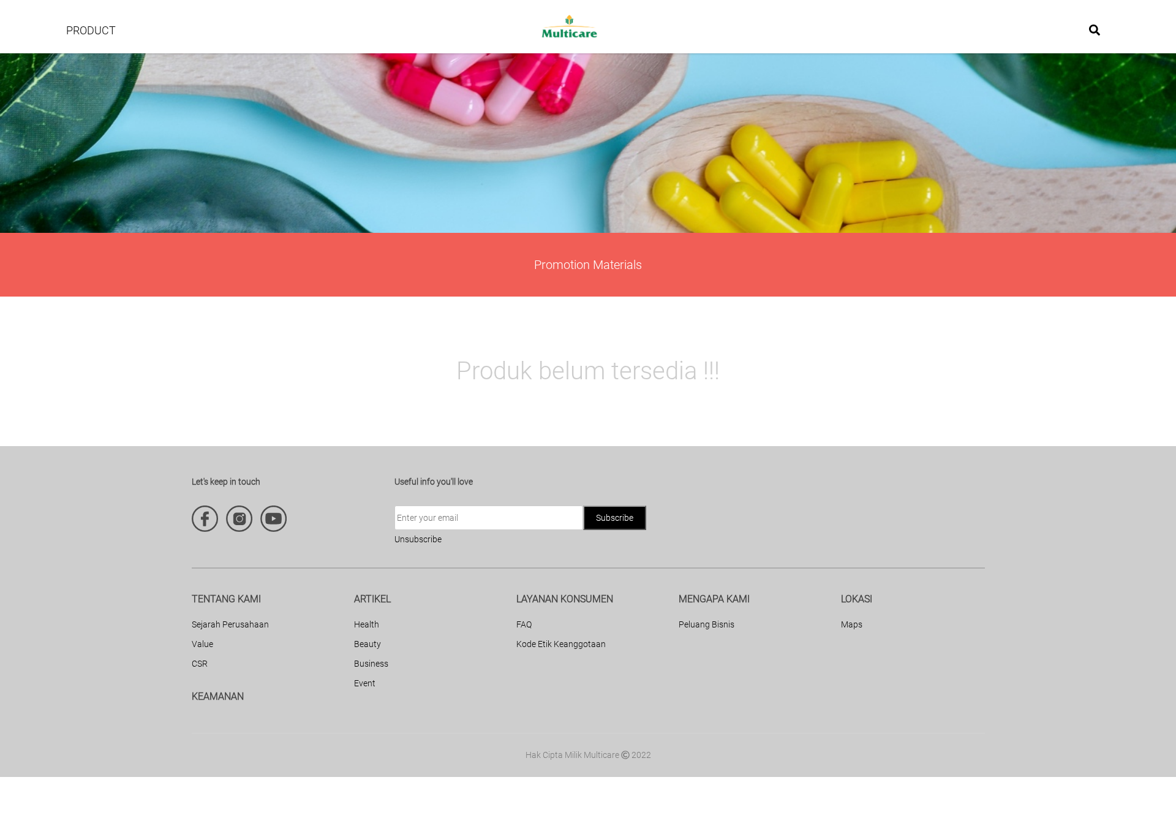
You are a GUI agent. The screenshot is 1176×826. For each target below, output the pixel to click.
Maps (851, 624)
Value (202, 644)
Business (371, 664)
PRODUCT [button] (91, 30)
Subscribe (614, 518)
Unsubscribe (418, 539)
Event (364, 683)
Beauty (367, 644)
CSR (200, 664)
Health (366, 624)
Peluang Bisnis (706, 624)
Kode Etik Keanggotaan (561, 644)
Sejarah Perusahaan (230, 624)
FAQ (524, 624)
